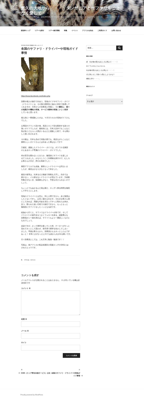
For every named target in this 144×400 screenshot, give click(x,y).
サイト (24, 343)
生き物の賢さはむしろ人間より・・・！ (100, 70)
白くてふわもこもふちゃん (95, 66)
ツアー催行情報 (54, 30)
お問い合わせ (116, 30)
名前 (24, 319)
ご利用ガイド (102, 30)
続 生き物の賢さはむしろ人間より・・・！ (102, 62)
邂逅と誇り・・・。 (93, 79)
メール (25, 331)
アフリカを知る (87, 30)
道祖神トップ (25, 30)
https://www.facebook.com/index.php (35, 96)
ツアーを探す (39, 30)
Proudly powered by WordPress (31, 395)
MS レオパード (38, 45)
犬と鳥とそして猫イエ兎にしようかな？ (100, 74)
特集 (65, 30)
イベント (75, 30)
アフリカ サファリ (29, 260)
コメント (26, 288)
